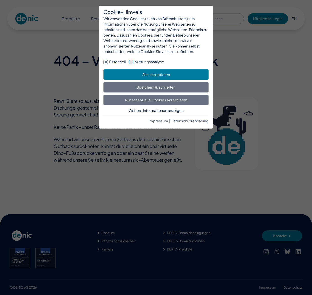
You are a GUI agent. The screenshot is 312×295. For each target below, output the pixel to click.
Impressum (158, 121)
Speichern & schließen (156, 87)
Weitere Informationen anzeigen (156, 110)
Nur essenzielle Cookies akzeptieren (156, 99)
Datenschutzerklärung (190, 121)
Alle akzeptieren (156, 74)
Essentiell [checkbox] (117, 61)
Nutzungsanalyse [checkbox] (149, 61)
